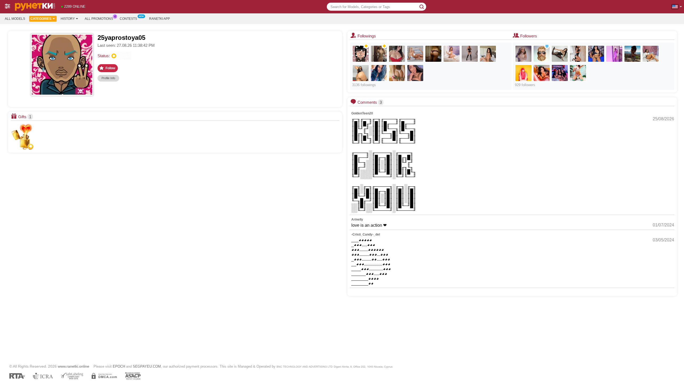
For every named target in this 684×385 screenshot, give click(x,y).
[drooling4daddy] (650, 53)
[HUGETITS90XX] (397, 53)
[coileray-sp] (614, 53)
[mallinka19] (360, 53)
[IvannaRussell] (559, 53)
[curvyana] (378, 73)
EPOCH (119, 366)
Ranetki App (159, 19)
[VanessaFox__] (487, 53)
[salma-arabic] (523, 73)
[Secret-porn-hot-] (632, 53)
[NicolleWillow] (577, 53)
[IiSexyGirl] (433, 53)
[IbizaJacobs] (523, 53)
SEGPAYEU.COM (147, 366)
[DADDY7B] (541, 53)
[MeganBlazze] (541, 73)
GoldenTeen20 (362, 113)
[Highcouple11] (559, 73)
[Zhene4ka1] (378, 53)
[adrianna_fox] (415, 53)
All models (15, 19)
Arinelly (357, 219)
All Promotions (99, 19)
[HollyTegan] (451, 53)
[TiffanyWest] (596, 53)
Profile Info (108, 78)
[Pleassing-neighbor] (577, 73)
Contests (128, 19)
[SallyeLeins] (397, 73)
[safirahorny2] (360, 73)
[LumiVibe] (469, 53)
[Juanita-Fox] (415, 73)
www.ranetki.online (73, 366)
